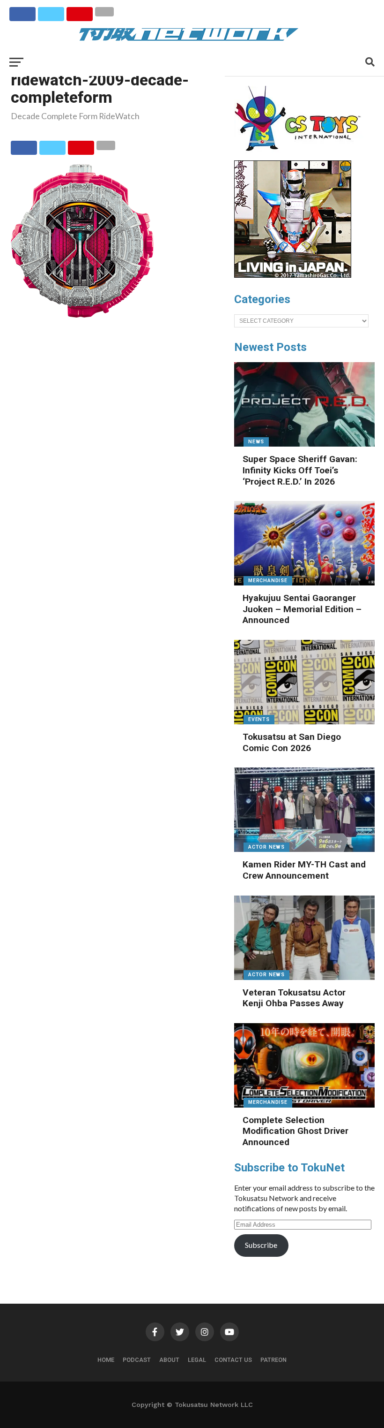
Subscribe (261, 1244)
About (169, 1359)
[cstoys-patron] (301, 156)
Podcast (137, 1359)
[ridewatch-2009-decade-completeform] (82, 314)
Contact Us (233, 1359)
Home (105, 1359)
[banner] (292, 275)
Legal (197, 1359)
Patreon (273, 1359)
